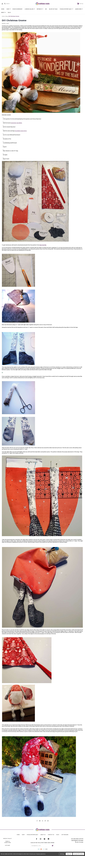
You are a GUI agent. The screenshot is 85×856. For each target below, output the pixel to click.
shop (23, 834)
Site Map (7, 845)
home (18, 834)
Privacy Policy (7, 838)
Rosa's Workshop (17, 9)
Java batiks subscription (21, 130)
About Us (43, 834)
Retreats (39, 9)
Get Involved (64, 834)
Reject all (69, 854)
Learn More (78, 9)
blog (57, 834)
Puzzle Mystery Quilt (66, 9)
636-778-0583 (80, 842)
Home (2, 9)
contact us (51, 834)
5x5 (46, 9)
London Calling (29, 9)
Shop (8, 9)
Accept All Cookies (78, 854)
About (3, 12)
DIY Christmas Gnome (14, 20)
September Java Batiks (16, 122)
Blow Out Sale (53, 9)
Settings (62, 854)
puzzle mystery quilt (32, 834)
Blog (9, 12)
